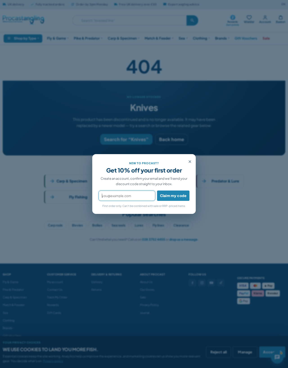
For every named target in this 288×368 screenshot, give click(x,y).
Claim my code (173, 195)
